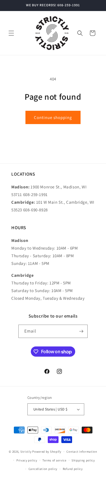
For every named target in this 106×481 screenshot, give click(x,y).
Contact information (81, 452)
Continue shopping (53, 117)
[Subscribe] (81, 331)
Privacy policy (26, 460)
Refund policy (73, 469)
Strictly (26, 452)
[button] (11, 33)
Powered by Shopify (46, 452)
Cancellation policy (43, 469)
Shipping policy (83, 460)
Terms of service (54, 460)
